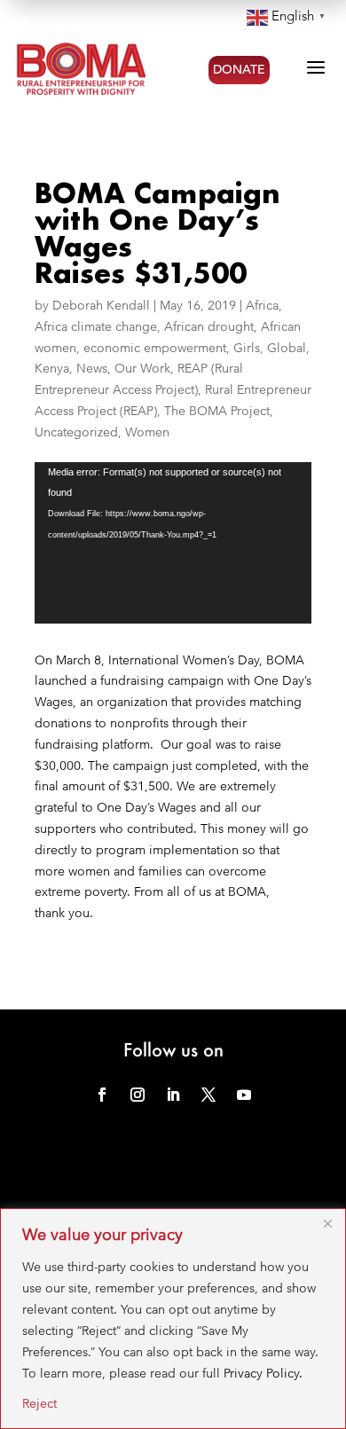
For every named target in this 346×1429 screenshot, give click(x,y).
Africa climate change (96, 326)
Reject (39, 1403)
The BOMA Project (217, 411)
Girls (246, 348)
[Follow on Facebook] (102, 1094)
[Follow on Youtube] (244, 1094)
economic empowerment (154, 348)
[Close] (327, 1223)
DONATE (239, 70)
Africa (262, 305)
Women (147, 432)
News (91, 368)
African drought (209, 326)
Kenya (52, 368)
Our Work (142, 368)
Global (286, 348)
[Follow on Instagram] (137, 1094)
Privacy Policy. (263, 1373)
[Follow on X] (208, 1094)
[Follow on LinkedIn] (173, 1094)
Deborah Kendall (101, 305)
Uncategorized (76, 432)
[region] (173, 1318)
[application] (173, 543)
